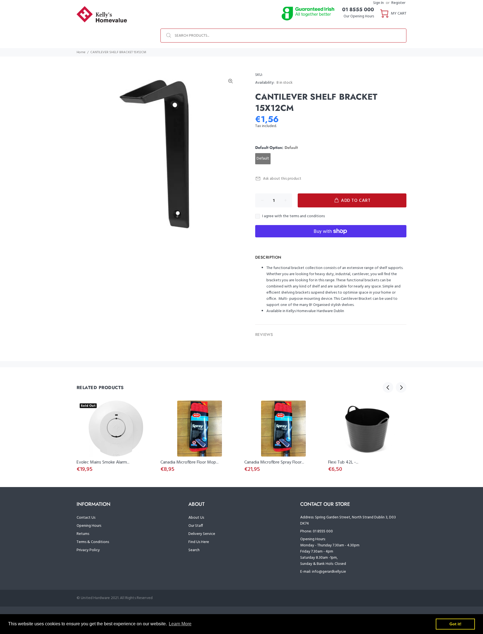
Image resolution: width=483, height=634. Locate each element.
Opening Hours (89, 526)
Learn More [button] (180, 623)
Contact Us (86, 517)
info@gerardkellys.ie (329, 572)
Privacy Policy (88, 550)
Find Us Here (198, 542)
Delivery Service (201, 534)
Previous (388, 387)
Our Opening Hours (359, 16)
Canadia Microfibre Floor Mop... (189, 462)
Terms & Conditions (93, 542)
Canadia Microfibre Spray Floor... (274, 462)
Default (263, 158)
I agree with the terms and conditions (293, 216)
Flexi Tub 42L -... (343, 462)
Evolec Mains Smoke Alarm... (103, 462)
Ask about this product (282, 179)
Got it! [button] (455, 624)
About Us (196, 517)
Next (401, 387)
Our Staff (195, 526)
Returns (83, 534)
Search (194, 550)
